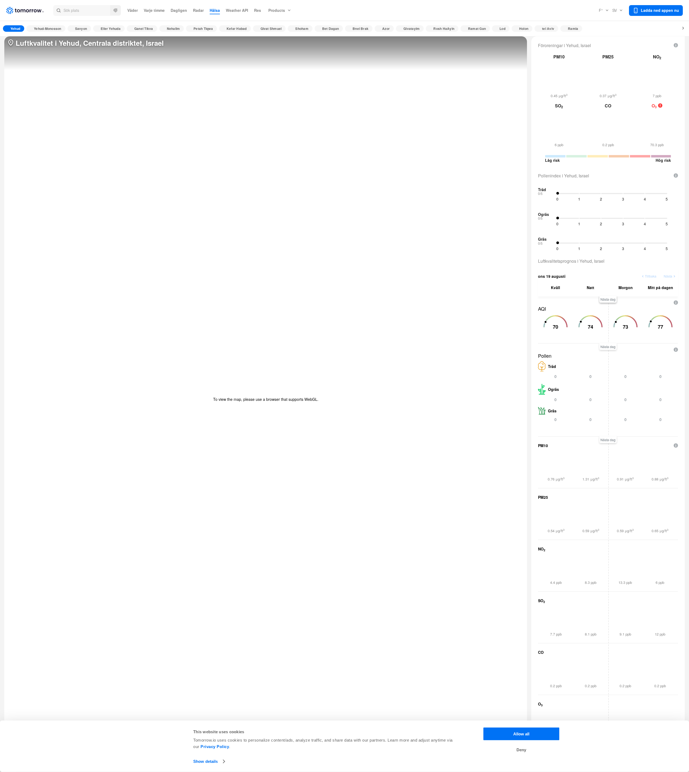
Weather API (237, 10)
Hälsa (215, 10)
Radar (198, 10)
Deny (521, 750)
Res (257, 10)
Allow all (521, 734)
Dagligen (179, 10)
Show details (205, 761)
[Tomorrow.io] (29, 10)
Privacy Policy (215, 746)
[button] (87, 10)
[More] (680, 28)
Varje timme (154, 10)
